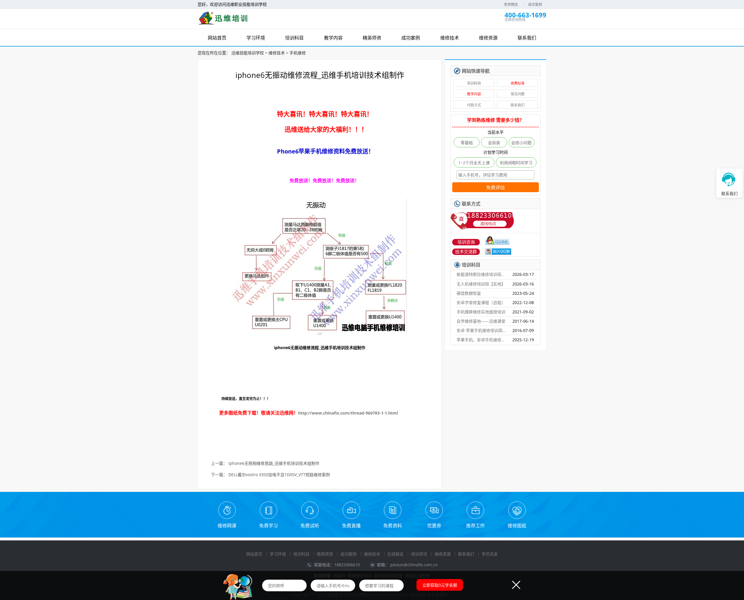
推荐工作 (475, 525)
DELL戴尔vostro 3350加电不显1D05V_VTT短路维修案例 (279, 475)
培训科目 (474, 83)
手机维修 (297, 53)
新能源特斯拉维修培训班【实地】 (482, 274)
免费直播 (351, 525)
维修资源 (442, 554)
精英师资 (325, 554)
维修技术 (277, 53)
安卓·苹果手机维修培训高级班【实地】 (482, 330)
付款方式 (474, 105)
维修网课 (227, 525)
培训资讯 (419, 554)
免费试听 (310, 525)
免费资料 (392, 525)
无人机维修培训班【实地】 (481, 284)
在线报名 (395, 554)
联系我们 (518, 105)
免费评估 (495, 187)
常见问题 (518, 94)
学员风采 (490, 554)
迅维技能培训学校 (247, 53)
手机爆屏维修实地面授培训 (481, 312)
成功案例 (535, 4)
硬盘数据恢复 (469, 293)
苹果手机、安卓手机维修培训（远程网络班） (482, 339)
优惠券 (434, 525)
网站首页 (254, 554)
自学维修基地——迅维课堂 (481, 321)
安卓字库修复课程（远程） (481, 302)
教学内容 (474, 94)
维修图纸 (517, 525)
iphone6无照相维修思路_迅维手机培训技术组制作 (273, 463)
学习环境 (278, 554)
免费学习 (268, 525)
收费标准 (518, 83)
